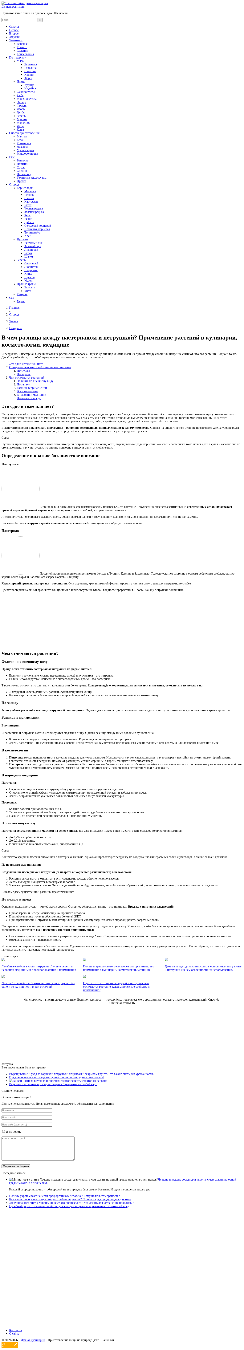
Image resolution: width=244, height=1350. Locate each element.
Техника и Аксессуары (32, 177)
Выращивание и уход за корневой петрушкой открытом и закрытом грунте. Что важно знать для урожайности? (81, 1074)
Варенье (22, 43)
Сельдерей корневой (37, 225)
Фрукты (22, 105)
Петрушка (31, 270)
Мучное (22, 119)
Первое (14, 30)
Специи (22, 170)
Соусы (21, 167)
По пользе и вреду (29, 398)
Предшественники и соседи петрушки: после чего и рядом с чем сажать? (56, 1077)
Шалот (28, 256)
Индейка (30, 88)
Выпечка (22, 160)
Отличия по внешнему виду (35, 381)
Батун (28, 253)
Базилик (29, 287)
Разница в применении (32, 387)
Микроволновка (27, 153)
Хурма (21, 301)
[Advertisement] (91, 620)
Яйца (20, 126)
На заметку (24, 174)
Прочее (21, 181)
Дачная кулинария (13, 6)
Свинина (30, 71)
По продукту (17, 57)
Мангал (22, 136)
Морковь (30, 191)
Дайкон (29, 222)
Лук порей (31, 249)
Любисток (31, 266)
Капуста (22, 294)
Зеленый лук (32, 246)
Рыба (20, 95)
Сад (11, 297)
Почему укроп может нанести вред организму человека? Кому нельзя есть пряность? (64, 1196)
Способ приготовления (24, 133)
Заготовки (15, 40)
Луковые (22, 239)
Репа (27, 215)
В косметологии (27, 391)
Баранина (30, 64)
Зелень (21, 115)
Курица (29, 85)
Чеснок (29, 194)
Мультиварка (25, 150)
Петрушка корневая (37, 229)
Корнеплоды (25, 187)
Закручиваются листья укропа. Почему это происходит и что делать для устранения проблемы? (71, 1202)
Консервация (25, 54)
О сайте (14, 1333)
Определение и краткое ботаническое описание (40, 367)
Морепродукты (27, 98)
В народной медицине (31, 394)
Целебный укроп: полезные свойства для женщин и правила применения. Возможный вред (69, 1206)
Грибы (21, 112)
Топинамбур (32, 232)
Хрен (27, 236)
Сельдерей (31, 263)
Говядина (30, 67)
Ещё (12, 157)
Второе (13, 33)
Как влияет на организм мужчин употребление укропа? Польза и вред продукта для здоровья (70, 1199)
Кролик (29, 74)
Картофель (31, 201)
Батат (27, 205)
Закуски (14, 37)
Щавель (29, 277)
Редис (28, 218)
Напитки (22, 163)
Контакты (15, 1330)
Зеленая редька (34, 211)
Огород (14, 184)
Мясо (20, 61)
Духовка (22, 146)
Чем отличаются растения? (26, 377)
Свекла (29, 198)
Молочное (23, 122)
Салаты (14, 26)
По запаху (23, 384)
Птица (21, 81)
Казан (20, 139)
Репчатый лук (33, 242)
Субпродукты (26, 91)
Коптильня (24, 143)
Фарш (28, 78)
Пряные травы (26, 284)
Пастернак (23, 374)
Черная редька (33, 208)
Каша (20, 129)
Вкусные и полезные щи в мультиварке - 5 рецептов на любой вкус (53, 1084)
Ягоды (21, 109)
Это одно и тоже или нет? (26, 363)
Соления (22, 50)
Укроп (28, 280)
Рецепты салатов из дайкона (88, 1080)
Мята (27, 290)
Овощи (21, 102)
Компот (22, 47)
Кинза (28, 273)
